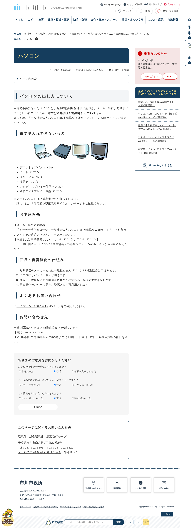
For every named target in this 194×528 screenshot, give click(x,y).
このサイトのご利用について (45, 507)
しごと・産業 (155, 19)
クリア (146, 522)
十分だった (28, 371)
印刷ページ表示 (120, 70)
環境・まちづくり (133, 19)
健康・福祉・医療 (58, 19)
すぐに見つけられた (32, 398)
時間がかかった (82, 398)
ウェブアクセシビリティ (70, 507)
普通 (58, 371)
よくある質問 (140, 488)
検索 (118, 522)
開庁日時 (117, 488)
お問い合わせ (164, 488)
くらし (20, 19)
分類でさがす (78, 33)
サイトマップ (25, 507)
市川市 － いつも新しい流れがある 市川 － (46, 33)
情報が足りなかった (85, 371)
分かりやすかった (31, 384)
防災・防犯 (80, 19)
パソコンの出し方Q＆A (32, 306)
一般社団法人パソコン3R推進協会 (53, 117)
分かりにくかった (84, 384)
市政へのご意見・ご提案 (93, 507)
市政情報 (173, 19)
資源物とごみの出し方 (127, 33)
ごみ (111, 33)
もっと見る (150, 76)
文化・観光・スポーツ (104, 19)
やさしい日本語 (134, 4)
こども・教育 (36, 19)
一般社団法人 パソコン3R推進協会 (41, 244)
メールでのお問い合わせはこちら (39, 452)
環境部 (22, 436)
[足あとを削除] (36, 39)
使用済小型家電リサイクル (51, 203)
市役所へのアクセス (93, 488)
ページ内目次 (28, 78)
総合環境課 (36, 436)
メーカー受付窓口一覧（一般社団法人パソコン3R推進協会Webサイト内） (67, 229)
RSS (169, 76)
